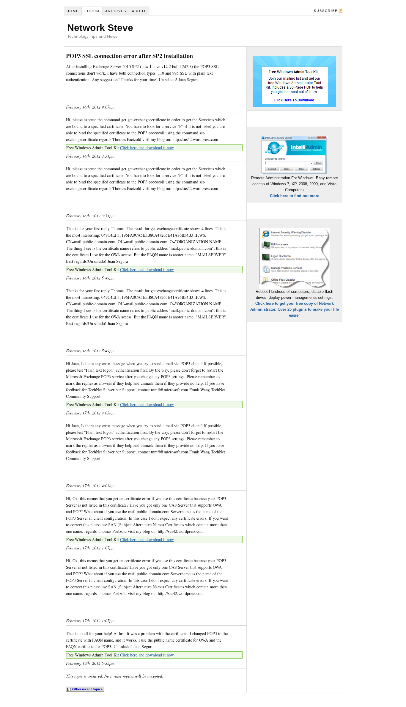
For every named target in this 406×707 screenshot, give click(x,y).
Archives (115, 11)
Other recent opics (87, 689)
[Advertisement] (135, 93)
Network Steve (100, 27)
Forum (92, 11)
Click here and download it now (147, 147)
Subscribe (326, 10)
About (139, 11)
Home (73, 11)
